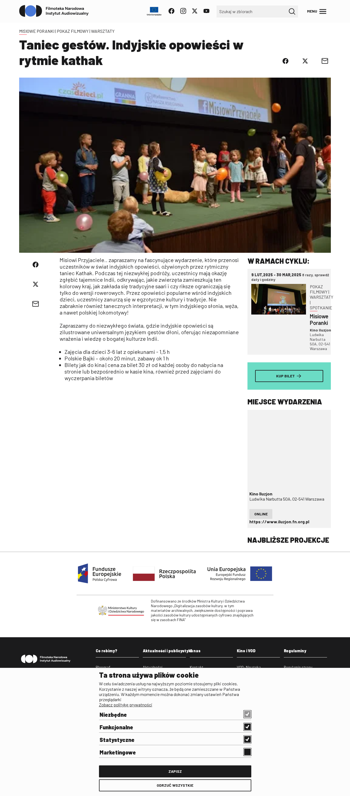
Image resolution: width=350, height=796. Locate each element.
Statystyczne (117, 739)
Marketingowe (118, 752)
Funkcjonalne (116, 727)
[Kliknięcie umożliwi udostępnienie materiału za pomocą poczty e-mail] (325, 61)
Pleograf (103, 667)
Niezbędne (113, 714)
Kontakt (196, 667)
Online (261, 514)
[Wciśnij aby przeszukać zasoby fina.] (292, 11)
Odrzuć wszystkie (175, 785)
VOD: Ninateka (249, 667)
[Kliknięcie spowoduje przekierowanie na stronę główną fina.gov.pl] (54, 11)
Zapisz (175, 771)
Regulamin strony (298, 667)
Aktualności (152, 667)
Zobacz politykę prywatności (125, 704)
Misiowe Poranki (36, 31)
